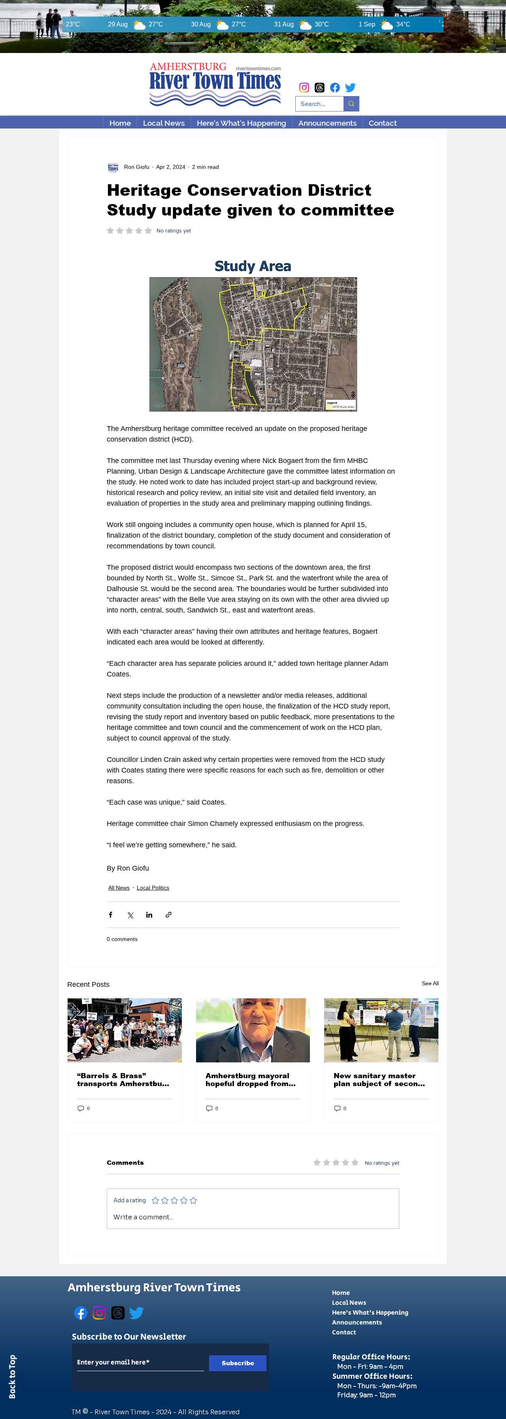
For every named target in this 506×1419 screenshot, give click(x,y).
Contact (344, 1332)
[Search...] (351, 103)
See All (430, 983)
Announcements (357, 1322)
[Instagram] (304, 87)
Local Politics (153, 887)
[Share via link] (168, 914)
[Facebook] (335, 87)
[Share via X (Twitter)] (130, 914)
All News (119, 887)
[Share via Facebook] (110, 914)
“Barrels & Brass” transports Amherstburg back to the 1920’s (123, 1080)
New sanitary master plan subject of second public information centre (378, 1080)
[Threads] (319, 87)
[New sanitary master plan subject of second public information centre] (381, 1030)
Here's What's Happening (370, 1312)
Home (341, 1293)
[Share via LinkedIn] (149, 914)
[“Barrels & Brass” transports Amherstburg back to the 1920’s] (125, 1030)
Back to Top (12, 1378)
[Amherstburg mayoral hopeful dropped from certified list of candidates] (253, 1030)
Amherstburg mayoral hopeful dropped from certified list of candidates (247, 1080)
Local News (349, 1303)
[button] (241, 123)
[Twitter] (350, 87)
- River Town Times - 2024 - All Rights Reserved (165, 1412)
